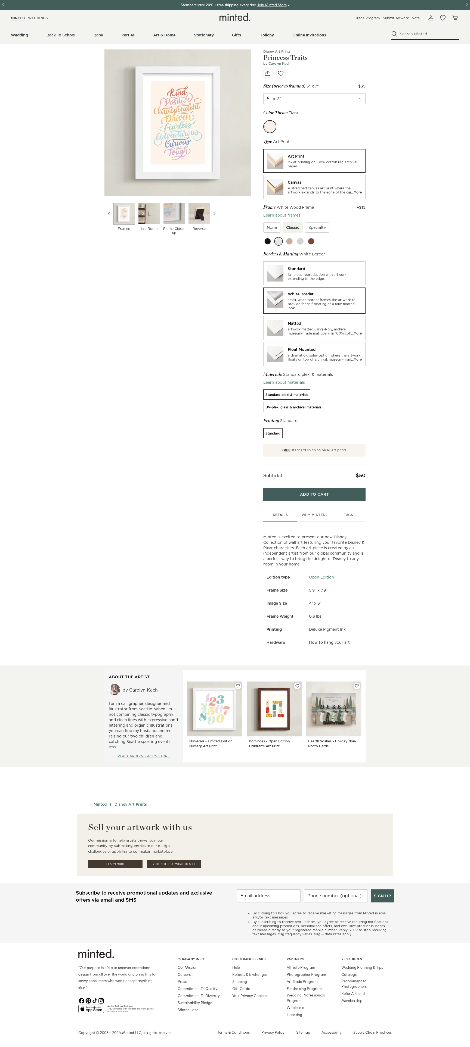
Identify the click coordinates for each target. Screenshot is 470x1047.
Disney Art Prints (276, 51)
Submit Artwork (396, 18)
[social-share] (267, 73)
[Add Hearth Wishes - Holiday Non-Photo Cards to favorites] (357, 686)
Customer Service (249, 959)
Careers (184, 974)
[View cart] (454, 18)
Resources (351, 959)
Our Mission (187, 967)
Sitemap (303, 1032)
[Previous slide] (108, 213)
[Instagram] (101, 1000)
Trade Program (367, 18)
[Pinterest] (88, 1000)
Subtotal (272, 475)
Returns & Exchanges (249, 974)
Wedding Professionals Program (306, 997)
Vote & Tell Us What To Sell (174, 863)
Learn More (115, 863)
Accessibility (331, 1032)
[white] (278, 241)
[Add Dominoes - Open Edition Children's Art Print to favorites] (297, 686)
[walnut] (311, 241)
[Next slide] (214, 213)
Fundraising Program (304, 988)
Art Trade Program (302, 981)
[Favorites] (442, 18)
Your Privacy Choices (249, 995)
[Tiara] (269, 126)
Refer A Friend (353, 993)
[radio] (314, 160)
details (280, 515)
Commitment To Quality (197, 988)
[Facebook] (81, 1000)
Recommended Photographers (354, 983)
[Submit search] (394, 34)
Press (182, 981)
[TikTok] (94, 1000)
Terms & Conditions (234, 1032)
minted (18, 18)
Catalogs (349, 974)
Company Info (191, 959)
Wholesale (295, 1007)
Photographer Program (306, 974)
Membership (351, 1000)
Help (236, 967)
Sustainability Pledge (195, 1002)
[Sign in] (430, 18)
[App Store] (91, 1011)
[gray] (300, 241)
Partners (295, 959)
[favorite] (280, 73)
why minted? (314, 515)
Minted (100, 804)
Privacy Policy (273, 1032)
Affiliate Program (301, 967)
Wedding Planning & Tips (362, 967)
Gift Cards (241, 988)
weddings (38, 18)
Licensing (294, 1014)
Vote (416, 18)
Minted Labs (188, 1009)
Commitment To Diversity (199, 995)
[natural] (289, 241)
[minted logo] (235, 17)
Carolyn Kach (279, 63)
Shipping (239, 981)
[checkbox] (271, 227)
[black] (267, 241)
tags (348, 515)
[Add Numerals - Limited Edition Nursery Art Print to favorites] (238, 686)
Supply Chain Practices (372, 1032)
